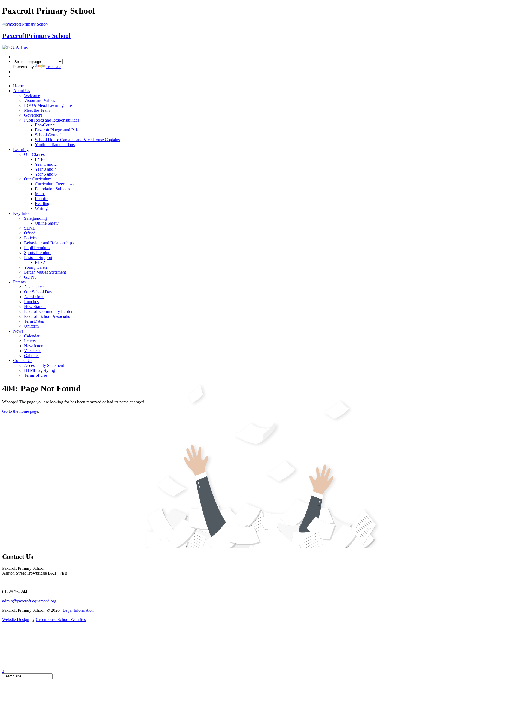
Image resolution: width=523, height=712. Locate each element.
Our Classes (34, 154)
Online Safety (47, 223)
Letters (30, 341)
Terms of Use (35, 375)
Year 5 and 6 (46, 174)
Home (18, 85)
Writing (41, 208)
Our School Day (38, 291)
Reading (42, 203)
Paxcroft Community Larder (48, 311)
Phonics (41, 198)
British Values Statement (45, 272)
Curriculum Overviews (54, 184)
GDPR (30, 277)
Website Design (15, 619)
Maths (40, 193)
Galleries (31, 355)
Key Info (21, 213)
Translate (53, 66)
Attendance (34, 287)
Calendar (31, 336)
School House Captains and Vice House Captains (77, 139)
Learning (21, 149)
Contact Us (22, 360)
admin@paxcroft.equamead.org (29, 601)
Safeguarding (35, 218)
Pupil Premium (37, 247)
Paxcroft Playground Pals (56, 130)
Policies (30, 238)
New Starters (35, 306)
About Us (21, 90)
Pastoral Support (38, 257)
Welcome (32, 95)
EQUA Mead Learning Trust (49, 105)
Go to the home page (20, 411)
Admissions (34, 296)
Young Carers (36, 267)
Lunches (31, 301)
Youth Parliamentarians (55, 144)
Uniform (31, 326)
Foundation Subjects (52, 188)
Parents (19, 282)
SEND (30, 228)
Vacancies (32, 350)
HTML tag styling (39, 370)
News (18, 331)
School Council (48, 134)
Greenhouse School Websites (61, 619)
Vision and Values (39, 100)
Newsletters (34, 345)
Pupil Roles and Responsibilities (51, 120)
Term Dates (34, 321)
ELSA (40, 262)
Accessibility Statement (44, 365)
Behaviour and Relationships (49, 242)
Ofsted (29, 233)
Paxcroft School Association (48, 316)
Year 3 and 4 (46, 169)
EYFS (40, 159)
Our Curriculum (37, 179)
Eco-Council (46, 125)
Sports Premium (37, 252)
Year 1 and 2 (46, 164)
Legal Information (78, 610)
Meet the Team (37, 110)
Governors (33, 115)
